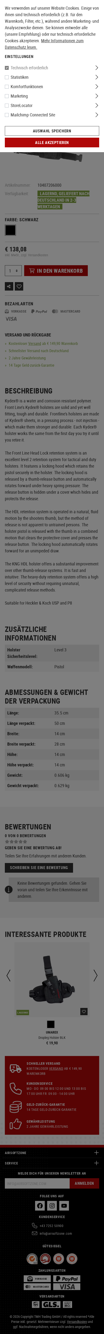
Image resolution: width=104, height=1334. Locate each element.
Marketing (19, 96)
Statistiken (20, 77)
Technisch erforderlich (29, 68)
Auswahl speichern (52, 131)
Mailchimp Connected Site (33, 115)
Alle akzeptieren (52, 142)
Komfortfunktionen (27, 86)
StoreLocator (21, 105)
